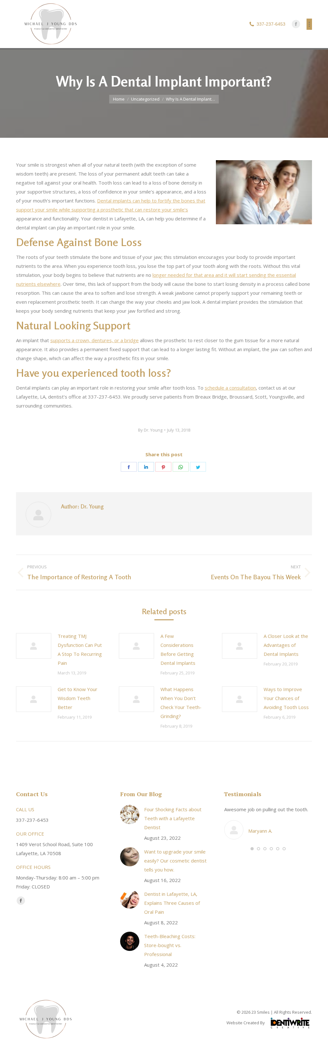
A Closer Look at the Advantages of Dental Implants (286, 645)
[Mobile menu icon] (309, 24)
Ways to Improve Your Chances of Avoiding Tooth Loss (286, 698)
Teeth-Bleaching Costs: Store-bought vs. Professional (169, 945)
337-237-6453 (271, 24)
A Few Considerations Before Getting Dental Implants (177, 649)
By (150, 430)
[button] (252, 848)
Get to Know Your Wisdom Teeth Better (77, 698)
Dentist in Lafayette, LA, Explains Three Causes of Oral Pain (172, 903)
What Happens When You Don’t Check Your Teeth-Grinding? (180, 702)
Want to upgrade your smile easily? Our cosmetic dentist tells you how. (175, 860)
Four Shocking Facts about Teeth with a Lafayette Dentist (172, 818)
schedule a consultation (230, 387)
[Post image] (33, 646)
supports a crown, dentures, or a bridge (94, 340)
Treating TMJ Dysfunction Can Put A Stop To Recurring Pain (80, 649)
